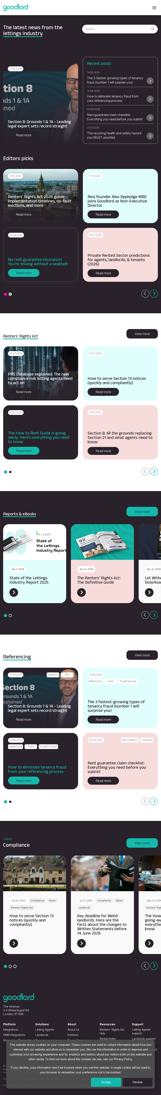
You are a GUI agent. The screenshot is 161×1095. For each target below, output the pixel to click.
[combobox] (120, 29)
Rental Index (108, 1038)
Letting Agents (44, 1029)
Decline (138, 1082)
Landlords (41, 1035)
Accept (106, 1082)
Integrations (10, 1029)
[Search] (152, 29)
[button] (5, 294)
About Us (73, 1029)
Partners (73, 1035)
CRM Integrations (14, 1035)
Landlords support (144, 1038)
